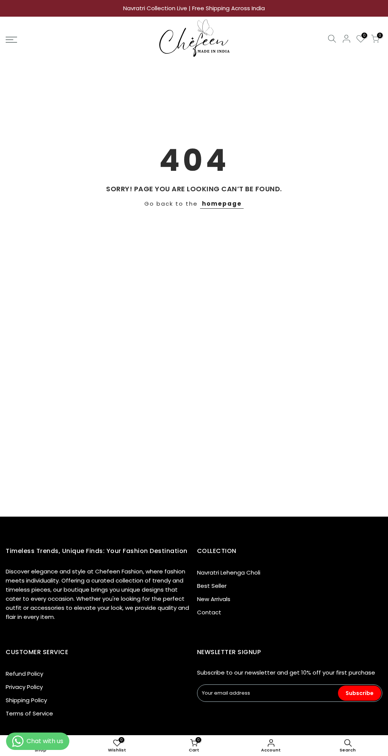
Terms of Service (29, 713)
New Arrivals (213, 599)
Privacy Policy (24, 687)
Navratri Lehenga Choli (228, 572)
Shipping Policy (26, 700)
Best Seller (212, 586)
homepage (222, 204)
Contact (209, 612)
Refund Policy (24, 674)
